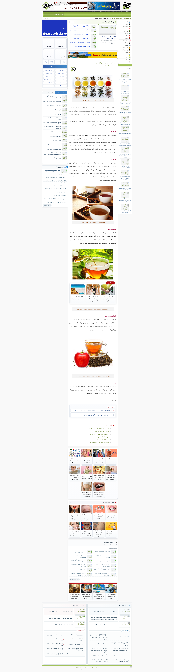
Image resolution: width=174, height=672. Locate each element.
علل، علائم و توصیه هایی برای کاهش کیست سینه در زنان (78, 574)
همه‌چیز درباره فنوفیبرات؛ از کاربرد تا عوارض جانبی (125, 123)
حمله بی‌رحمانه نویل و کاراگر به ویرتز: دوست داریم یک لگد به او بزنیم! (75, 649)
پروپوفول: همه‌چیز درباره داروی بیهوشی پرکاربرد (125, 92)
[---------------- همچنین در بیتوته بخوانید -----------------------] (78, 605)
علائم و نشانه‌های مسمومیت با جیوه (102, 560)
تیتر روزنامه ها (61, 85)
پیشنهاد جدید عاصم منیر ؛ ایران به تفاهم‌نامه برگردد (106, 624)
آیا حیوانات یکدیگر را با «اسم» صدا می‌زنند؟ (56, 639)
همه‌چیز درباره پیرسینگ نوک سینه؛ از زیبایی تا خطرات (125, 189)
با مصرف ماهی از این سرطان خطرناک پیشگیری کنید (78, 565)
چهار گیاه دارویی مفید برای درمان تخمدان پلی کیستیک (52, 127)
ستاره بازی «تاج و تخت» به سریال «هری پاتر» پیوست (61, 611)
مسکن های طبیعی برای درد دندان (54, 149)
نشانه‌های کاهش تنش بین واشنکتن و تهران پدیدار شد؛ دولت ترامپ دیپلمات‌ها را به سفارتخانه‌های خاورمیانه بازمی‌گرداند (104, 618)
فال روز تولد (52, 61)
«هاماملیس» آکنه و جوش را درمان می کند (99, 434)
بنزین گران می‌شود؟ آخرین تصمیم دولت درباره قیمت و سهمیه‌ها (120, 660)
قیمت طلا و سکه (60, 73)
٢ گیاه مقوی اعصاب (57, 109)
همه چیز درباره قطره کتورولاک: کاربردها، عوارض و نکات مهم (125, 200)
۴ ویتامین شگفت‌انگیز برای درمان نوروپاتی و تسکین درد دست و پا (125, 178)
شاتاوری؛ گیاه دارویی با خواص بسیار (82, 38)
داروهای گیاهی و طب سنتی (116, 18)
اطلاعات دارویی (48, 70)
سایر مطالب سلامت (74, 579)
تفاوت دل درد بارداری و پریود (80, 551)
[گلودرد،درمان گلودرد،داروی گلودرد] (92, 87)
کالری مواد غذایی (48, 76)
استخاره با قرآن (61, 56)
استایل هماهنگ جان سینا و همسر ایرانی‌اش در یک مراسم (55, 174)
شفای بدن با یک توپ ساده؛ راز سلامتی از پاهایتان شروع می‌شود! (125, 156)
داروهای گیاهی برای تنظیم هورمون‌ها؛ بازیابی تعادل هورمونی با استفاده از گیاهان (52, 153)
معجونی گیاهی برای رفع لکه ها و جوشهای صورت (52, 118)
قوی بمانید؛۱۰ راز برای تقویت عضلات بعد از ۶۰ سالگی (125, 102)
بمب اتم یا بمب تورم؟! (102, 643)
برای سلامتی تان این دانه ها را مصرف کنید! (52, 101)
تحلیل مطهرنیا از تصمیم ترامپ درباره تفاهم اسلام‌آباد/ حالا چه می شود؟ (52, 171)
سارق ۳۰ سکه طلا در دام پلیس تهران (59, 192)
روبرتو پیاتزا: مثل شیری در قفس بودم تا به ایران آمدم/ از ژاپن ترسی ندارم (54, 653)
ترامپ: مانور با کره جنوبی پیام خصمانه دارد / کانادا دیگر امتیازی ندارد (99, 660)
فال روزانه (48, 56)
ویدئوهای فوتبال (48, 73)
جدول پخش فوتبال (48, 79)
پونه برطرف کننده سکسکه (103, 439)
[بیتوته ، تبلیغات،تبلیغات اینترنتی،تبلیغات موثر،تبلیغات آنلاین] (70, 6)
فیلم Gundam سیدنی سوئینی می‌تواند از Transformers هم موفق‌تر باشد (75, 635)
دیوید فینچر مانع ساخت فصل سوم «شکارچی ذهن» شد (55, 177)
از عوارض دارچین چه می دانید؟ (54, 144)
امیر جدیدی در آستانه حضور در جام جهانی (54, 634)
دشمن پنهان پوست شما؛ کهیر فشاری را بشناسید (125, 134)
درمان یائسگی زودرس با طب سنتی (54, 105)
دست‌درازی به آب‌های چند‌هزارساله (121, 655)
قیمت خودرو (61, 70)
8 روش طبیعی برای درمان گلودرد (101, 431)
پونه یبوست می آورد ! (56, 140)
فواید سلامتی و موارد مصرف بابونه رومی (81, 34)
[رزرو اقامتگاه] (92, 55)
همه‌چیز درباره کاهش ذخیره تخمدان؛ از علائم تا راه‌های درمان (125, 81)
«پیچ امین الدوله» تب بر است (102, 437)
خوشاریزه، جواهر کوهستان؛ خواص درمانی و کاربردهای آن (125, 113)
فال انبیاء (49, 46)
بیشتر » (71, 21)
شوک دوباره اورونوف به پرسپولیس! (76, 644)
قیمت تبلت (61, 82)
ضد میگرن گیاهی (57, 114)
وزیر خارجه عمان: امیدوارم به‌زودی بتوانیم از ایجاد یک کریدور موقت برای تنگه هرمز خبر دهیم (119, 644)
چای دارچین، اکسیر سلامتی (55, 136)
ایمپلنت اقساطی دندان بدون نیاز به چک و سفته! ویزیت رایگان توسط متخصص (92, 410)
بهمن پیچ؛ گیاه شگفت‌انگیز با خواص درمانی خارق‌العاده (52, 123)
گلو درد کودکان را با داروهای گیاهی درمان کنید (98, 428)
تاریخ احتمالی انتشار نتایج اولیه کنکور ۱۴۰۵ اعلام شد (56, 180)
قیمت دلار (62, 76)
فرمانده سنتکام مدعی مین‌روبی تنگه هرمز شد (57, 182)
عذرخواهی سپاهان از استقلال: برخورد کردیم (55, 644)
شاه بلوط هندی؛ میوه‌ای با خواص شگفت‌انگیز (54, 96)
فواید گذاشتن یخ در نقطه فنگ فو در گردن (81, 26)
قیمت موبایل (61, 79)
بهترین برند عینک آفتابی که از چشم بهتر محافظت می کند (102, 565)
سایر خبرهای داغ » (47, 205)
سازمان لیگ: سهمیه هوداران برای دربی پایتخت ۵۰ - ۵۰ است (55, 649)
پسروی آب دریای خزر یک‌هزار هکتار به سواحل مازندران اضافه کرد (55, 189)
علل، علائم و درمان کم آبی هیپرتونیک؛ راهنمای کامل (78, 560)
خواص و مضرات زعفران (56, 131)
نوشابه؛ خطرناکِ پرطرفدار (80, 569)
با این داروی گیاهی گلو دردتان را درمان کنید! (99, 442)
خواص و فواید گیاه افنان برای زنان (82, 46)
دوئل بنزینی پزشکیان (124, 636)
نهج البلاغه (49, 82)
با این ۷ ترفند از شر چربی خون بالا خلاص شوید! (125, 211)
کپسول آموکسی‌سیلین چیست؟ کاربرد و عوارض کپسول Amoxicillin (102, 574)
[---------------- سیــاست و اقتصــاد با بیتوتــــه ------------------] (122, 605)
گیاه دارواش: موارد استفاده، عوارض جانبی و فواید (80, 30)
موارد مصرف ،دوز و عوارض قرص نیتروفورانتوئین (79, 556)
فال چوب (58, 61)
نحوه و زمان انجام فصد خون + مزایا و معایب (80, 42)
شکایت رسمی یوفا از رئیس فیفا (60, 195)
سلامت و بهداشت (127, 18)
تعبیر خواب (46, 61)
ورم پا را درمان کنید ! (56, 157)
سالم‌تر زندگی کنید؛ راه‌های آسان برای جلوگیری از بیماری (125, 144)
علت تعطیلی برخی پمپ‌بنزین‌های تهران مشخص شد (105, 611)
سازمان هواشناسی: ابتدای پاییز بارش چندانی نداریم (56, 202)
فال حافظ (60, 46)
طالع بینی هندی (64, 61)
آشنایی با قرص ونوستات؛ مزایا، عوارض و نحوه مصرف (102, 569)
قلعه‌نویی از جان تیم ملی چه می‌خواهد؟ (75, 653)
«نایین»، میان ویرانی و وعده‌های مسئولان (63, 624)
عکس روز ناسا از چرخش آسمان (60, 185)
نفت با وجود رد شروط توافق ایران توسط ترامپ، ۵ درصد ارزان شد (55, 199)
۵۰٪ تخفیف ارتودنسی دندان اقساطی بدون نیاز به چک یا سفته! (96, 415)
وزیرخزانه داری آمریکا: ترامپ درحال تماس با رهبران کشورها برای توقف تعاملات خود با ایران (119, 650)
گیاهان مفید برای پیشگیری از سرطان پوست (102, 552)
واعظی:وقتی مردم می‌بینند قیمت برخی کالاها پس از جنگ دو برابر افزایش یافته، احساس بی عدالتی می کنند (99, 650)
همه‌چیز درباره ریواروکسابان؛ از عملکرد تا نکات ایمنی (125, 166)
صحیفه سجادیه (48, 85)
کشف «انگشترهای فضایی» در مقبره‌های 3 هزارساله (74, 639)
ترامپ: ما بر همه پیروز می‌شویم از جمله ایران (99, 655)
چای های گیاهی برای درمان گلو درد (105, 62)
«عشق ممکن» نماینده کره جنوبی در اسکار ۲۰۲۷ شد (61, 618)
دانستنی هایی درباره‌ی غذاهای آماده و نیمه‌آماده (102, 556)
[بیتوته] (47, 9)
